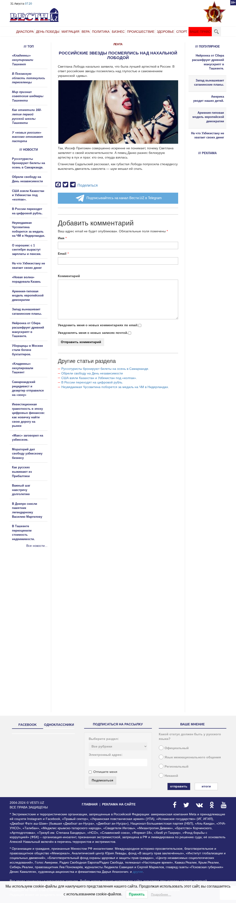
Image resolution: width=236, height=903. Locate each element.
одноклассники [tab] (59, 725)
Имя (61, 238)
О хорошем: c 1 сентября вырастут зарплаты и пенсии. (26, 250)
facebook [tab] (27, 725)
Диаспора (25, 31)
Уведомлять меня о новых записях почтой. (93, 333)
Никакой (171, 775)
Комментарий (69, 276)
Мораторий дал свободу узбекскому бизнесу (27, 454)
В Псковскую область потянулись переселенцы (28, 78)
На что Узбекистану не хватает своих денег (207, 135)
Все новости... (36, 545)
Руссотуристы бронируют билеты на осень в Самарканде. (105, 369)
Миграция (70, 31)
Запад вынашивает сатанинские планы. (209, 83)
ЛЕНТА (118, 44)
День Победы (47, 31)
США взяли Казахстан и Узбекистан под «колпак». (99, 378)
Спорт (181, 31)
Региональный (177, 766)
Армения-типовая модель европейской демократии (28, 296)
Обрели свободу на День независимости (92, 373)
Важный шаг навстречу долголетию (21, 490)
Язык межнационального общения (193, 757)
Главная (89, 804)
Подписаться (102, 780)
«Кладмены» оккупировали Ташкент (22, 60)
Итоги (206, 786)
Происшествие (140, 31)
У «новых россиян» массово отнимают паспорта (27, 137)
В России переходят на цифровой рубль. (92, 382)
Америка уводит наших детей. (208, 99)
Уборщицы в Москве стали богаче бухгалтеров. (27, 350)
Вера (86, 31)
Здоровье (165, 31)
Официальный (177, 748)
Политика (100, 31)
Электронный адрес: (106, 754)
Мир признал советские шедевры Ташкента (27, 96)
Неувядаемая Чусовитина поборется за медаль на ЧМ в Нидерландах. (115, 387)
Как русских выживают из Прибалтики (22, 472)
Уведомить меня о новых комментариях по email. (98, 325)
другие (138, 871)
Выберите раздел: (104, 739)
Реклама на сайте (119, 804)
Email (62, 253)
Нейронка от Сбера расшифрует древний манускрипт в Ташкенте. (208, 62)
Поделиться (87, 185)
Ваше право (200, 31)
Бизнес (118, 31)
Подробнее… (161, 894)
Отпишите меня (105, 772)
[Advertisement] (37, 598)
